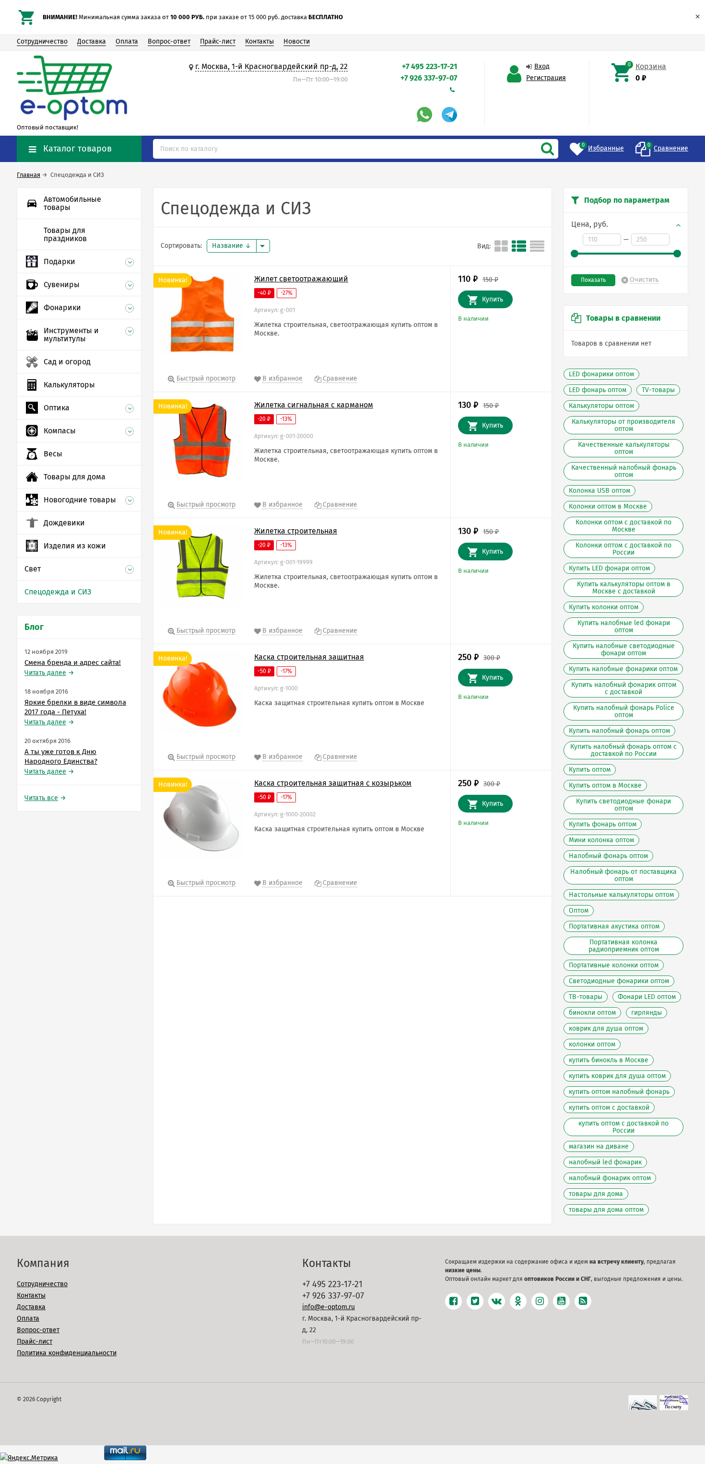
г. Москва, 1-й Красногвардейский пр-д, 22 (271, 66)
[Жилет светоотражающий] (201, 316)
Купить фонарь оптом (602, 824)
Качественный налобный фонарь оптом (623, 471)
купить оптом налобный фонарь (619, 1092)
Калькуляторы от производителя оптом (623, 425)
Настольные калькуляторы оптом (621, 895)
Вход (542, 66)
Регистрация (546, 78)
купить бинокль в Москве (608, 1060)
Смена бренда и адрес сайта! (72, 662)
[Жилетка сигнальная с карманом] (201, 442)
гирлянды (646, 1013)
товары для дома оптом (606, 1210)
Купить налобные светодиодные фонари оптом (624, 649)
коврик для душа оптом (606, 1028)
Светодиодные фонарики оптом (619, 981)
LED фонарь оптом (597, 390)
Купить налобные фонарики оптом (623, 669)
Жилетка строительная (295, 530)
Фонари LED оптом (647, 997)
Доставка (91, 41)
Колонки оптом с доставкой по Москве (623, 526)
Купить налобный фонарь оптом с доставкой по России (623, 750)
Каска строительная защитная (309, 657)
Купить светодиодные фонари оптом (623, 805)
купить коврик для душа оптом (617, 1076)
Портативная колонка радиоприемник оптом (623, 945)
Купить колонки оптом (603, 607)
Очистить (644, 280)
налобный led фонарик (605, 1162)
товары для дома (596, 1194)
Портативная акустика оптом (614, 926)
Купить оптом (590, 770)
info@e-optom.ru (328, 1307)
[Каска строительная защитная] (201, 694)
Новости (296, 41)
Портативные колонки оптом (613, 965)
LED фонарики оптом (601, 374)
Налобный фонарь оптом (608, 856)
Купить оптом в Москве (605, 785)
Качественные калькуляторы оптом (624, 448)
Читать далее (45, 673)
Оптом (578, 910)
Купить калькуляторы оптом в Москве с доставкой (623, 587)
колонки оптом (592, 1044)
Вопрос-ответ (169, 41)
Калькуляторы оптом (601, 406)
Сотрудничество (42, 41)
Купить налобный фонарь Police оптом (623, 711)
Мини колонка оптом (601, 840)
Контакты (259, 41)
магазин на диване (599, 1146)
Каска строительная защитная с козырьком (332, 783)
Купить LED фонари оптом (609, 568)
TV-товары (658, 390)
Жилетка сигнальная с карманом (313, 404)
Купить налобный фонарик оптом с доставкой (623, 688)
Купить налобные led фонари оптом (623, 626)
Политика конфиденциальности (67, 1353)
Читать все (41, 798)
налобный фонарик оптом (610, 1178)
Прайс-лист (217, 41)
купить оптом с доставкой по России (623, 1127)
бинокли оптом (592, 1013)
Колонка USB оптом (599, 491)
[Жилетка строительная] (201, 568)
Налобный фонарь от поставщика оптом (623, 875)
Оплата (127, 41)
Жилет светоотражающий (301, 278)
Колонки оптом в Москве (608, 506)
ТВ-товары (585, 997)
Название (228, 246)
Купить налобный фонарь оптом (619, 731)
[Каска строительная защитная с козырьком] (201, 820)
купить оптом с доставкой (609, 1108)
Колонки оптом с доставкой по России (623, 549)
